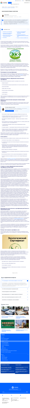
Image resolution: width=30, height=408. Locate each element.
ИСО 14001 (21, 74)
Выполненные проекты (4, 349)
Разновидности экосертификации (7, 31)
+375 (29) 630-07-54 (15, 4)
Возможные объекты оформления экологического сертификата (7, 33)
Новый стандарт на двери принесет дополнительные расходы (6, 369)
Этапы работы (5, 37)
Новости (2, 354)
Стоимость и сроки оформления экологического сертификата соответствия (21, 32)
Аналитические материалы (5, 338)
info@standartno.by (18, 0)
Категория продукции (5, 342)
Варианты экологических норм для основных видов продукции (7, 35)
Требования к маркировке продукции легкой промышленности (7, 371)
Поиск (23, 0)
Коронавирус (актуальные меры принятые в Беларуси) (9, 350)
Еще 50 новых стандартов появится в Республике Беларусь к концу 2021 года (21, 369)
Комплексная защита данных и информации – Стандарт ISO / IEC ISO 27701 (22, 367)
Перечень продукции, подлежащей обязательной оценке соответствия (6, 367)
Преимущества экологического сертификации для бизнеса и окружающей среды (22, 36)
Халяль (3, 346)
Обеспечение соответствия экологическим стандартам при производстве (6, 331)
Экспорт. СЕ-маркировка (5, 345)
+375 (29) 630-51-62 (26, 2)
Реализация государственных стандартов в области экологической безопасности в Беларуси (22, 372)
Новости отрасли (4, 358)
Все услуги (9, 2)
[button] (9, 111)
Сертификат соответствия (11, 158)
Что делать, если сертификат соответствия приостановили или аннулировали (21, 317)
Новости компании (4, 357)
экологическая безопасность (18, 218)
